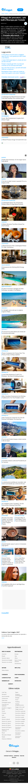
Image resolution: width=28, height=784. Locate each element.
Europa (16, 654)
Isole (3, 715)
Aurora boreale (5, 696)
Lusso (16, 677)
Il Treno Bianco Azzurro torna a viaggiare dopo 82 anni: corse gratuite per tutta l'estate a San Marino (14, 56)
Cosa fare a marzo (19, 715)
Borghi (3, 656)
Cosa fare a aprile (19, 717)
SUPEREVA (19, 773)
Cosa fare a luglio (19, 723)
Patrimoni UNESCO (6, 739)
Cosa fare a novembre (18, 733)
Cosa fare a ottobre (20, 730)
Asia (16, 656)
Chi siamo (5, 775)
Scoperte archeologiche (18, 695)
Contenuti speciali (8, 755)
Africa (16, 658)
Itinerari (4, 717)
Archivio (14, 757)
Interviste (18, 680)
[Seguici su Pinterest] (17, 763)
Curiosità (5, 674)
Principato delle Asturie (11, 35)
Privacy (16, 775)
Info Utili (17, 667)
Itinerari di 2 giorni (6, 723)
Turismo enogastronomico (19, 704)
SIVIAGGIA (24, 772)
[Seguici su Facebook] (10, 763)
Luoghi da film (6, 677)
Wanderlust (5, 680)
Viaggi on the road (19, 707)
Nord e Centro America (18, 661)
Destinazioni (18, 651)
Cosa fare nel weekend (5, 705)
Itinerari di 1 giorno (6, 721)
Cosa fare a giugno (20, 721)
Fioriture (4, 713)
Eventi (3, 711)
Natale (3, 737)
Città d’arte (4, 700)
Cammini (4, 654)
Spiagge (17, 697)
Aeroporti (4, 694)
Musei (3, 732)
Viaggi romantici (19, 709)
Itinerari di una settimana (5, 730)
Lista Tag (4, 692)
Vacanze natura (6, 658)
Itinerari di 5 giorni (6, 725)
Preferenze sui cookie (12, 776)
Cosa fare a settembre (18, 728)
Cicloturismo (5, 698)
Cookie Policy (21, 775)
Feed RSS (22, 755)
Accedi (20, 9)
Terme (16, 699)
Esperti (10, 684)
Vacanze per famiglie (7, 660)
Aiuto (19, 776)
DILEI (20, 772)
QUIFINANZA (8, 773)
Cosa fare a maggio (20, 719)
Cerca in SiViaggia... (13, 751)
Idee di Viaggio (6, 651)
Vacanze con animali (7, 662)
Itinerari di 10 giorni (6, 727)
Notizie (6, 13)
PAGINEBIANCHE (9, 772)
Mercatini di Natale (6, 734)
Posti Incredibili (20, 674)
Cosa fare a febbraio (20, 713)
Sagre (16, 692)
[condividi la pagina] (25, 23)
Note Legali (11, 775)
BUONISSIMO (14, 773)
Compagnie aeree (6, 702)
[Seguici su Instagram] (14, 763)
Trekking (17, 701)
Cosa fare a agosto (20, 725)
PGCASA (4, 772)
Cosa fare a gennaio (20, 711)
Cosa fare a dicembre (18, 737)
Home (3, 13)
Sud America (18, 663)
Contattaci (16, 755)
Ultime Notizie (5, 670)
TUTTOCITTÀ (15, 772)
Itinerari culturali (6, 719)
